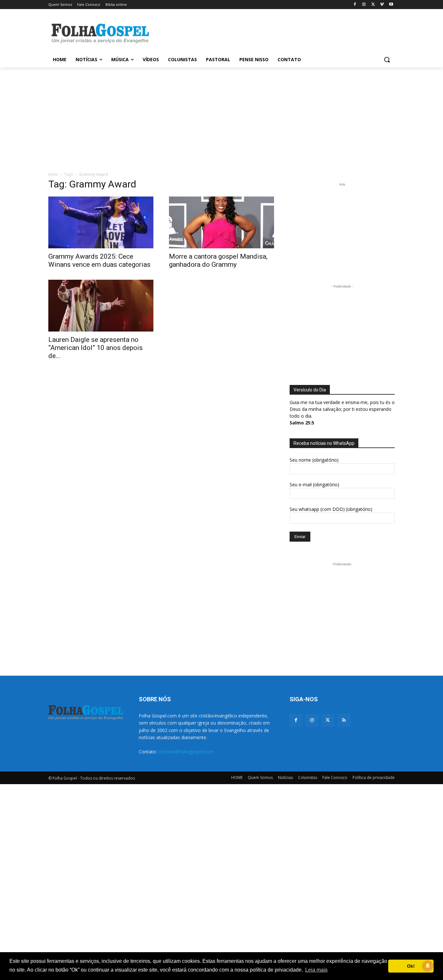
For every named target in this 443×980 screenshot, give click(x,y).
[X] (373, 4)
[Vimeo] (382, 4)
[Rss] (344, 720)
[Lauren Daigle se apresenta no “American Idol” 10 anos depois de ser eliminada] (100, 306)
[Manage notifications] (428, 966)
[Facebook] (355, 4)
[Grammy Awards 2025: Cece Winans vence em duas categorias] (100, 222)
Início (53, 174)
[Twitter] (327, 720)
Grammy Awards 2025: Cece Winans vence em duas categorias (99, 260)
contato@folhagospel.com (186, 752)
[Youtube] (391, 4)
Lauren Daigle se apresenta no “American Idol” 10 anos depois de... (95, 348)
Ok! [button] (411, 966)
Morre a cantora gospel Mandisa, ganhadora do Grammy (218, 260)
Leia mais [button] (316, 970)
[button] (387, 59)
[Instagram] (364, 4)
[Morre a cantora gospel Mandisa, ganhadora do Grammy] (221, 222)
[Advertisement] (270, 32)
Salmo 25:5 (302, 423)
